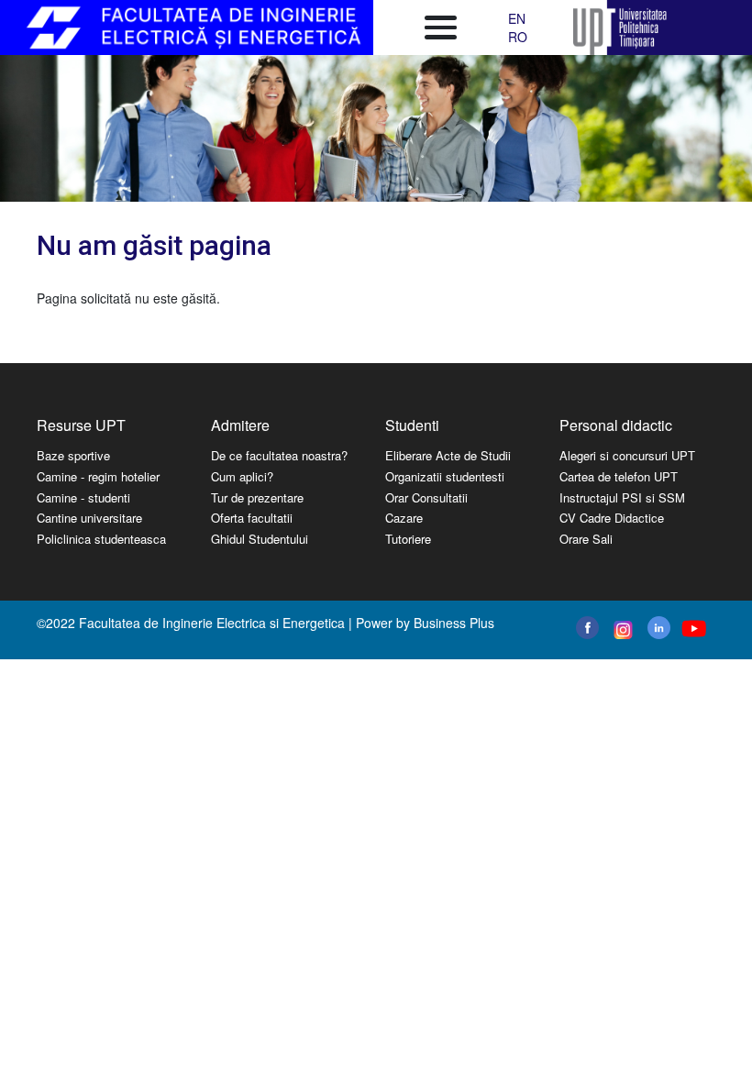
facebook (587, 627)
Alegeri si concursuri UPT (627, 455)
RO (517, 37)
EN (516, 18)
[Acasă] (195, 27)
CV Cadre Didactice (611, 517)
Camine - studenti (83, 497)
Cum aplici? (242, 476)
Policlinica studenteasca (101, 538)
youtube (693, 628)
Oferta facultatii (252, 517)
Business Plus (454, 622)
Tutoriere (408, 538)
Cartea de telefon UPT (618, 476)
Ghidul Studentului (259, 538)
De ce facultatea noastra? (279, 455)
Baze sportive (73, 455)
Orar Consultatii (426, 497)
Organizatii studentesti (444, 476)
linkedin (658, 627)
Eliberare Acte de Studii (448, 455)
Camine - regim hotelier (98, 476)
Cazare (404, 517)
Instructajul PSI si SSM (622, 497)
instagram (621, 630)
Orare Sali (586, 538)
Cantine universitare (89, 517)
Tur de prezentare (257, 497)
